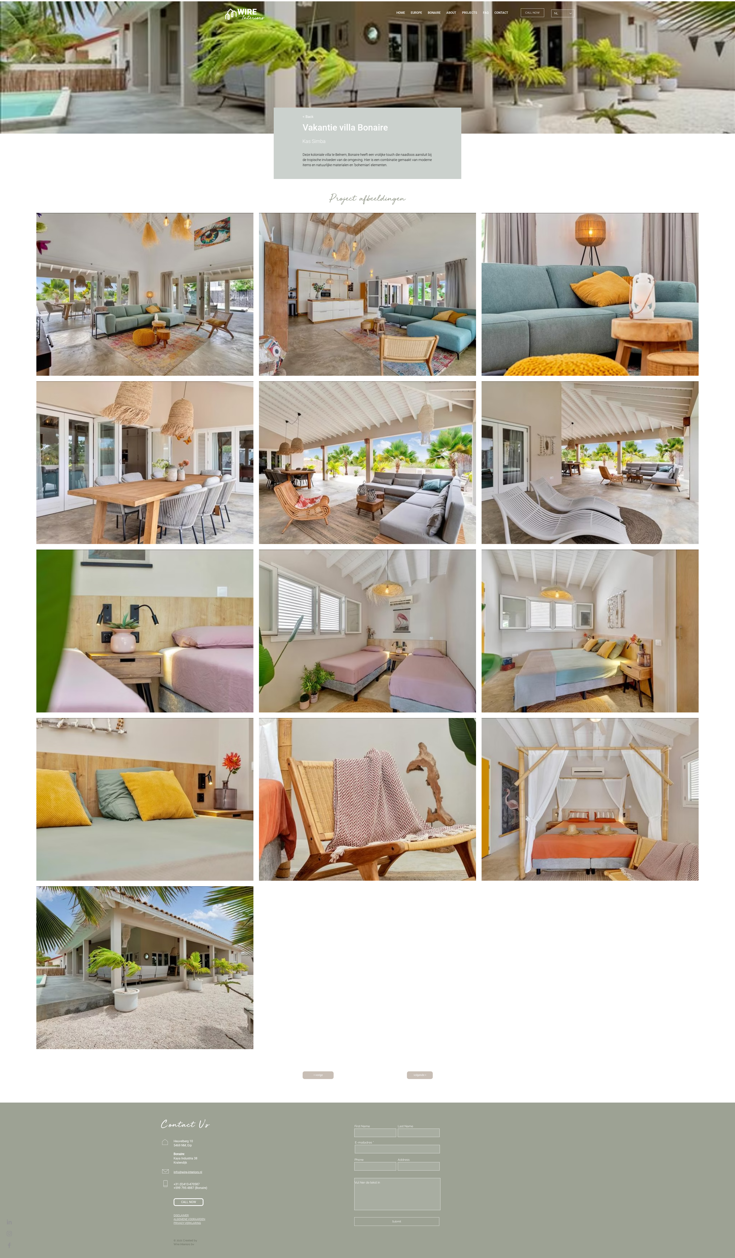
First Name (362, 1126)
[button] (319, 117)
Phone (358, 1159)
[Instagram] (9, 1233)
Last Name (405, 1126)
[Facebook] (9, 1245)
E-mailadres (363, 1142)
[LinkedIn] (9, 1221)
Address (404, 1159)
